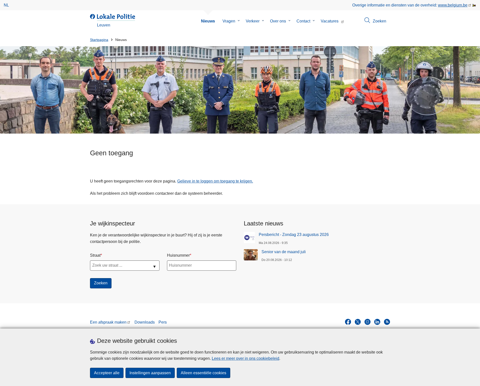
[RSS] (387, 322)
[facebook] (348, 322)
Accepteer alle (107, 373)
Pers (162, 322)
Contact (303, 21)
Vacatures (329, 21)
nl (6, 5)
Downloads (144, 322)
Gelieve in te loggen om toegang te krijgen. (215, 181)
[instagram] (367, 322)
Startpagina (99, 40)
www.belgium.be (453, 5)
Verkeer (253, 21)
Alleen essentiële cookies (203, 373)
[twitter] (358, 322)
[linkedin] (377, 322)
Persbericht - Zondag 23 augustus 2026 (294, 234)
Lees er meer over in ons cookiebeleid (245, 358)
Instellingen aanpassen (150, 373)
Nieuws (208, 21)
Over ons (278, 21)
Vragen (228, 21)
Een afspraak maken (108, 322)
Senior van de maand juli (284, 252)
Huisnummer (178, 255)
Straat (95, 255)
